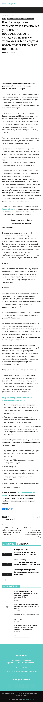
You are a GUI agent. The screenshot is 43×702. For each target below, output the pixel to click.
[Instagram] (16, 686)
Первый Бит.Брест (8, 519)
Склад (13, 15)
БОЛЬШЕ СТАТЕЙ (23, 544)
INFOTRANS (5, 52)
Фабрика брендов (28, 699)
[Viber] (9, 509)
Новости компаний (16, 18)
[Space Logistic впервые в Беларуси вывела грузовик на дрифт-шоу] (7, 572)
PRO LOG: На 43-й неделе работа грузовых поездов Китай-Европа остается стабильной (11, 531)
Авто (9, 18)
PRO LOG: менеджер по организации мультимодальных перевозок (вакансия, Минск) (32, 532)
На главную (5, 15)
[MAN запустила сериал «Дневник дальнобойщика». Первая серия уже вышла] (7, 606)
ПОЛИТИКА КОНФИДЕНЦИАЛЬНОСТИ (27, 693)
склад (17, 517)
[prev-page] (3, 580)
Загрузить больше (21, 636)
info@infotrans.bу (30, 672)
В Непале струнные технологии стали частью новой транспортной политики (27, 562)
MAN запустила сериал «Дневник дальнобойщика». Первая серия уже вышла (27, 606)
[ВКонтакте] (3, 509)
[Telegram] (12, 509)
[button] (3, 10)
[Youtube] (33, 686)
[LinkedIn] (6, 509)
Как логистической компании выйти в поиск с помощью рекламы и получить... (27, 617)
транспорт (36, 517)
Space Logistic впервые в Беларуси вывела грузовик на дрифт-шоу (26, 572)
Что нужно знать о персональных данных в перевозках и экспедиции (25, 551)
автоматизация (25, 517)
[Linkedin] (21, 686)
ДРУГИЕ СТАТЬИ (9, 544)
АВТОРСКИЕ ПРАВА (8, 693)
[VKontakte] (27, 686)
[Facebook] (10, 686)
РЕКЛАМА (19, 696)
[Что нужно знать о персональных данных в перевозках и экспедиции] (7, 552)
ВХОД (25, 696)
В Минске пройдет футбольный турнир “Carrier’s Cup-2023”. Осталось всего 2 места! (25, 627)
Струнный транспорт (5, 564)
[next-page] (6, 580)
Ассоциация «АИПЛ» (28, 18)
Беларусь (10, 517)
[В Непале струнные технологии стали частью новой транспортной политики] (7, 562)
